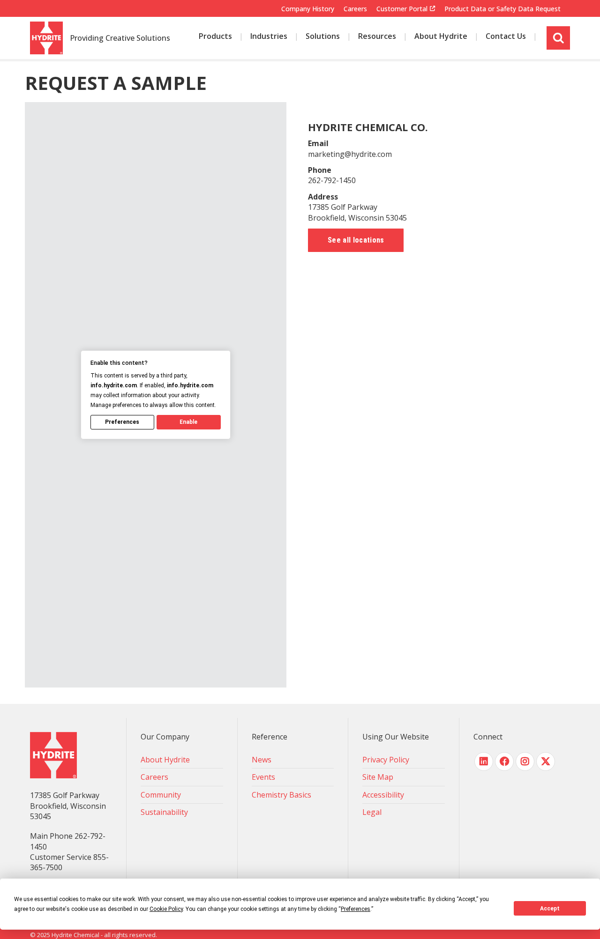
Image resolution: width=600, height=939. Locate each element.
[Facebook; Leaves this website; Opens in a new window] (504, 761)
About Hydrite (165, 759)
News (261, 759)
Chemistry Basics (281, 795)
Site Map (377, 777)
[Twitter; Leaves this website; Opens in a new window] (545, 761)
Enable (188, 422)
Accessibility (383, 795)
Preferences (122, 422)
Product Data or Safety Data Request (502, 8)
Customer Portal (402, 9)
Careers (355, 8)
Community (161, 795)
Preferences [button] (355, 909)
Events (263, 777)
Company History (307, 8)
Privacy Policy (385, 759)
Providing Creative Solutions (120, 38)
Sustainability (164, 812)
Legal (372, 812)
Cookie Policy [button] (166, 909)
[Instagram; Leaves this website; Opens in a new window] (525, 761)
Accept (550, 908)
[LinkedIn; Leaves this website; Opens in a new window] (483, 761)
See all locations (356, 240)
